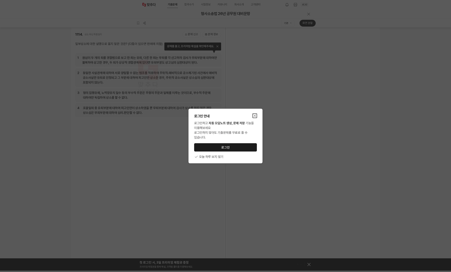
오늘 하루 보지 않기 (211, 157)
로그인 (225, 147)
